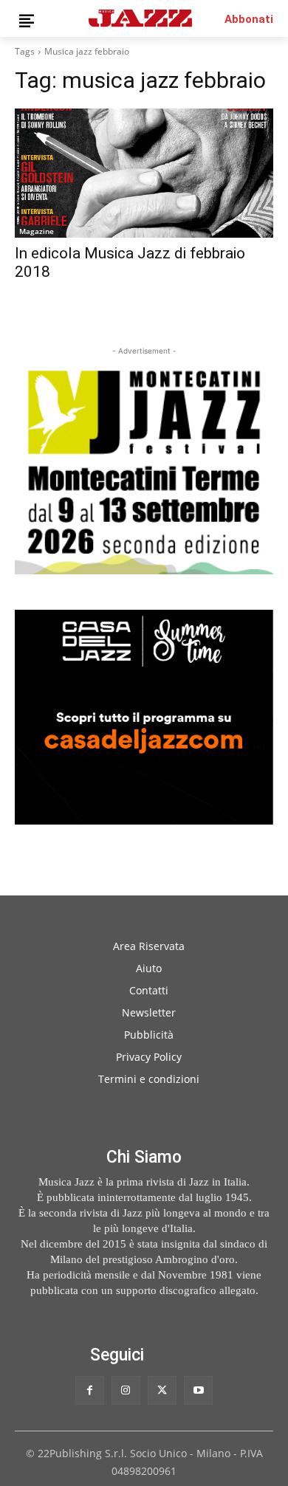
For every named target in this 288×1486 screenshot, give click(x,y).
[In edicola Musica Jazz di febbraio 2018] (144, 173)
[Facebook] (89, 1390)
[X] (162, 1390)
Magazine (36, 231)
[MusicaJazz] (140, 18)
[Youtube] (198, 1390)
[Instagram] (126, 1390)
